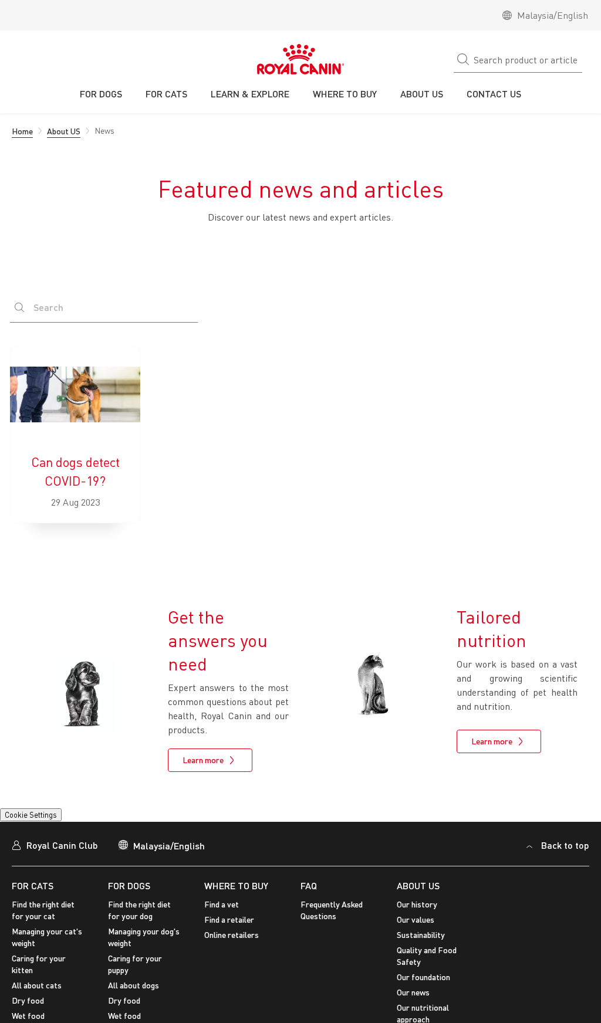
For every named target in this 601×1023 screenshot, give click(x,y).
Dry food (28, 1008)
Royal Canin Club (62, 852)
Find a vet (221, 912)
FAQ (308, 892)
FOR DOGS (129, 892)
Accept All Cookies (488, 959)
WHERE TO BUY (236, 892)
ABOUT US (418, 892)
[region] (300, 960)
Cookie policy (257, 968)
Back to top (565, 852)
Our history (417, 912)
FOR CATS (32, 892)
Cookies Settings (44, 817)
